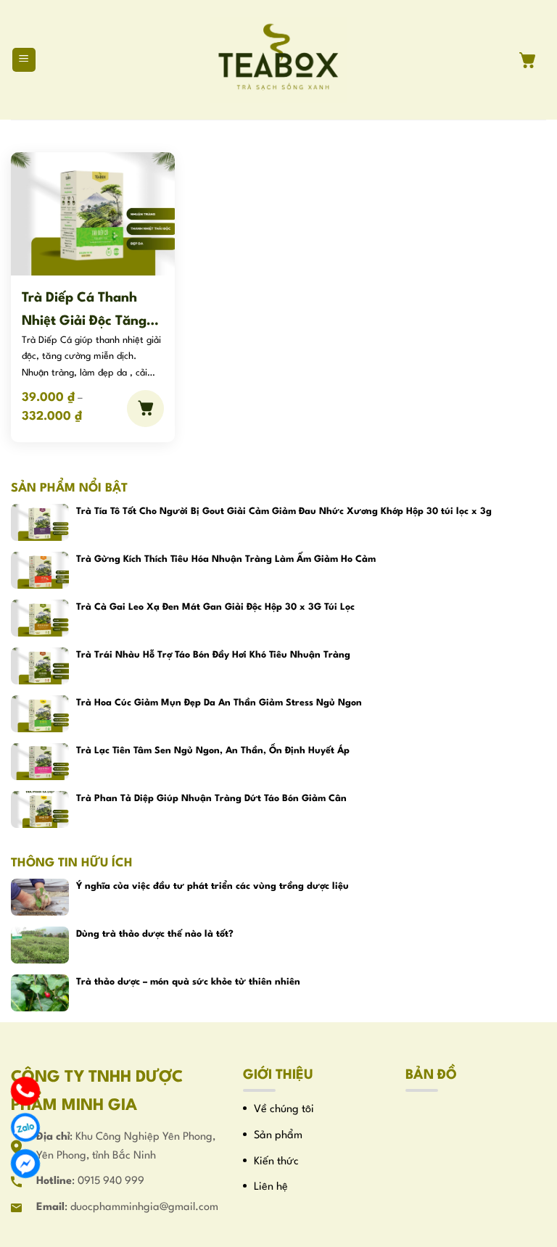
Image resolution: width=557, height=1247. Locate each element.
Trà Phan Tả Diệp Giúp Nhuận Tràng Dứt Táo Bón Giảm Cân (211, 798)
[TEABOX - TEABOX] (279, 60)
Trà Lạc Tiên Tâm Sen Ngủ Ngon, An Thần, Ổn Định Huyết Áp (213, 750)
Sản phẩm (278, 1135)
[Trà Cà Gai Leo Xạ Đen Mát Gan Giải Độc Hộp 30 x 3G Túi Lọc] (40, 618)
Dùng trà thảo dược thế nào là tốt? (155, 934)
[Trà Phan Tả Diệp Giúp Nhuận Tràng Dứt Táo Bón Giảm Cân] (40, 809)
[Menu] (24, 60)
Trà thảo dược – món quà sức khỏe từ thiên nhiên (188, 982)
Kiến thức (276, 1161)
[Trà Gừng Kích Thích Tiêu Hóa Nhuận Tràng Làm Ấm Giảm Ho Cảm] (40, 570)
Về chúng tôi (284, 1109)
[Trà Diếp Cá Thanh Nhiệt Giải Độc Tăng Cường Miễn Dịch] (93, 213)
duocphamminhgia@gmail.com (144, 1207)
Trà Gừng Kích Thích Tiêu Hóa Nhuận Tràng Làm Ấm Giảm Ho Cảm (226, 559)
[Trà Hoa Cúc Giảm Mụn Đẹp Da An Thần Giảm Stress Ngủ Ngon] (40, 713)
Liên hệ (271, 1187)
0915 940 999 (111, 1181)
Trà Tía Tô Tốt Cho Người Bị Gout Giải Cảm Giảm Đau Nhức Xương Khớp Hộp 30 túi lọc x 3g (284, 511)
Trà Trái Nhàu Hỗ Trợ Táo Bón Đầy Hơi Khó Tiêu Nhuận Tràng (213, 655)
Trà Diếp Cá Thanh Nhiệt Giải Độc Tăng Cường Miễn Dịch (84, 310)
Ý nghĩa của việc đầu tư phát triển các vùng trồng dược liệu (212, 886)
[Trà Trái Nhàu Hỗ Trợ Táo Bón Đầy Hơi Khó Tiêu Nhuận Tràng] (40, 665)
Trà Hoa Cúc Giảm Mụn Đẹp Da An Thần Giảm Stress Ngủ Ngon (219, 703)
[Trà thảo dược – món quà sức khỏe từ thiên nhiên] (40, 992)
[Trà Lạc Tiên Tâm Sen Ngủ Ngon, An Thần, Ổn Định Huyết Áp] (40, 761)
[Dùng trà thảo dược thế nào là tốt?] (40, 945)
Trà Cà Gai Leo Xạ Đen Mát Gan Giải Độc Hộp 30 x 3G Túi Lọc (215, 607)
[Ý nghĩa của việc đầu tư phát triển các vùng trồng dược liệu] (40, 897)
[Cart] (532, 60)
